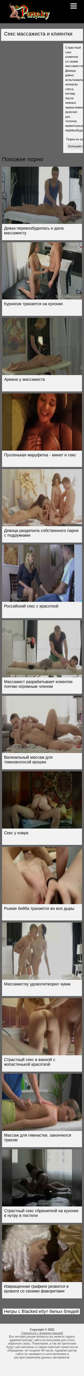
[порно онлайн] (28, 18)
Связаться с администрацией (42, 1333)
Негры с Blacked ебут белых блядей (41, 1311)
